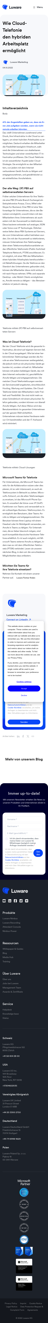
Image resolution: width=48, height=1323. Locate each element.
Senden (24, 722)
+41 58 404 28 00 (11, 1056)
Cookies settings (24, 682)
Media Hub (8, 957)
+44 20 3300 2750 (12, 1112)
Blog (5, 953)
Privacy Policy (11, 1303)
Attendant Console (12, 926)
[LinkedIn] (9, 900)
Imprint (23, 1303)
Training (6, 961)
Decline (24, 695)
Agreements (32, 1310)
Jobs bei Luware (10, 983)
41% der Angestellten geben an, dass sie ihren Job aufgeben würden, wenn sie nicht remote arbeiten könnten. (24, 125)
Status (6, 1018)
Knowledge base (11, 1013)
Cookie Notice (35, 1303)
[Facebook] (15, 900)
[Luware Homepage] (12, 7)
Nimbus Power (10, 931)
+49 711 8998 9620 (12, 1138)
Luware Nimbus (10, 918)
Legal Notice (12, 1306)
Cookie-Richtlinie (15, 707)
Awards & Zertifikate (13, 991)
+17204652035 (10, 1085)
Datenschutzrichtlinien (17, 705)
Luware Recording (11, 922)
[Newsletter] (26, 900)
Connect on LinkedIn (17, 619)
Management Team (12, 987)
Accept (24, 689)
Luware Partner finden (25, 577)
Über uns (7, 979)
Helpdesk (7, 1009)
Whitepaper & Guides (13, 948)
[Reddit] (21, 900)
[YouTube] (4, 900)
